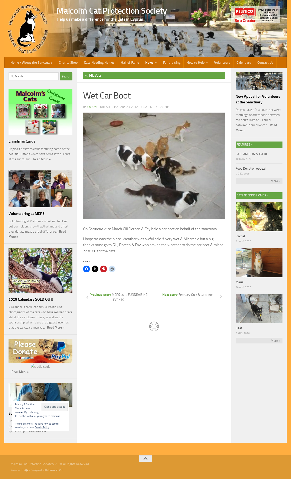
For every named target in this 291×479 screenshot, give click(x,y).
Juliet (239, 328)
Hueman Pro (55, 470)
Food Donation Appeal (250, 168)
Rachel (240, 236)
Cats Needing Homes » (252, 195)
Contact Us (265, 62)
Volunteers (222, 62)
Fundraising (171, 62)
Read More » (42, 159)
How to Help (196, 62)
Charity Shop (68, 62)
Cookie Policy (42, 427)
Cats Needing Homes (99, 62)
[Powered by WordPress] (26, 470)
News (149, 62)
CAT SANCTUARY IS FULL (252, 154)
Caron (92, 107)
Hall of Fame (130, 62)
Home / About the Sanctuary (31, 62)
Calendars (243, 62)
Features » (245, 144)
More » (275, 181)
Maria (239, 282)
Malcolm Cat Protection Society (112, 10)
